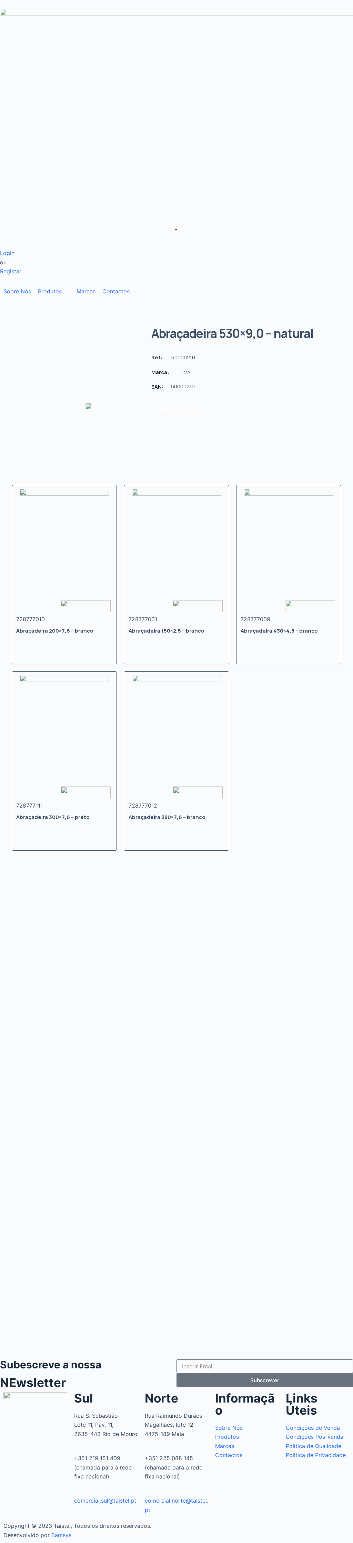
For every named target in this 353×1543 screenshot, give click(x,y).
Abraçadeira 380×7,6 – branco (167, 817)
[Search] (171, 233)
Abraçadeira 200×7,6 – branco (54, 630)
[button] (53, 291)
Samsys (61, 1535)
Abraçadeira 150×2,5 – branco (166, 630)
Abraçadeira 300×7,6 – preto (53, 817)
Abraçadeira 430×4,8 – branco (279, 630)
